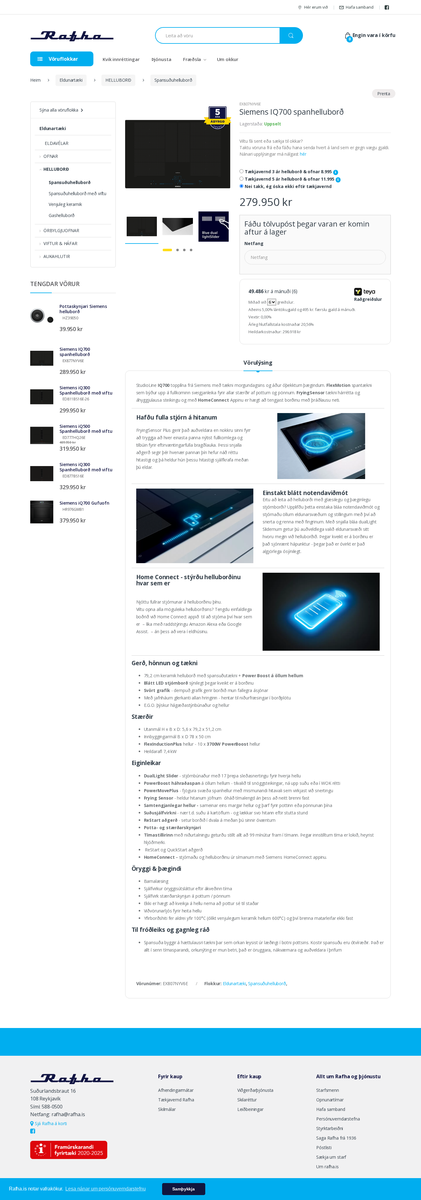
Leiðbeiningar (250, 1109)
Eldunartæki (70, 80)
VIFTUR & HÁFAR (60, 243)
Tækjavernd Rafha (176, 1100)
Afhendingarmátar (176, 1090)
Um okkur (227, 59)
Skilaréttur (247, 1100)
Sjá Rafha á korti (50, 1123)
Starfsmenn (327, 1090)
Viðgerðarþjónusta (255, 1090)
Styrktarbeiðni (329, 1128)
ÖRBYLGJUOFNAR (61, 230)
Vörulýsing (257, 363)
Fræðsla (192, 59)
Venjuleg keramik (65, 204)
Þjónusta (161, 59)
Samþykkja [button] (183, 1188)
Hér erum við (316, 7)
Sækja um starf (331, 1157)
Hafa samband (359, 7)
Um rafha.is (327, 1166)
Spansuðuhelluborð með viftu (77, 193)
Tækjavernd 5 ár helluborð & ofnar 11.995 (290, 179)
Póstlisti (324, 1147)
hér (303, 154)
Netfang (253, 243)
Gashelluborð (62, 215)
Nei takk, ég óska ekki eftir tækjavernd (288, 186)
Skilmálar (167, 1109)
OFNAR (50, 156)
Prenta (383, 93)
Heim (35, 80)
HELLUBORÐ (118, 80)
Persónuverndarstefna (338, 1119)
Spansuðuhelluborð (173, 80)
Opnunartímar (329, 1100)
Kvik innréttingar (121, 59)
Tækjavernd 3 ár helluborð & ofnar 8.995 (289, 171)
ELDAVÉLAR (56, 143)
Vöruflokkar (62, 58)
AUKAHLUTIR (56, 256)
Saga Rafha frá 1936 (336, 1138)
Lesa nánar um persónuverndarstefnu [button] (105, 1188)
